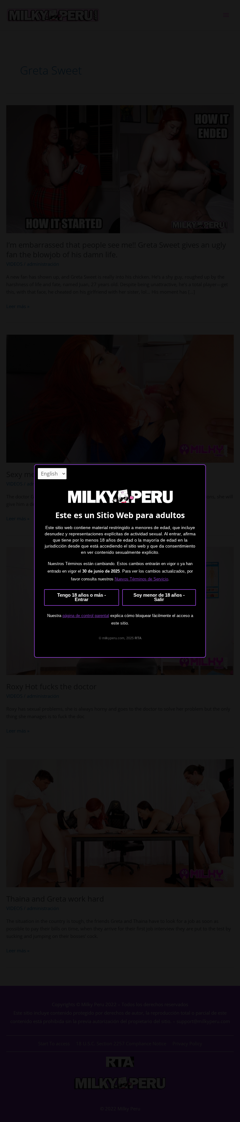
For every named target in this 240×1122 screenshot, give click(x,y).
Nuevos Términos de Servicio (141, 579)
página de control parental (85, 615)
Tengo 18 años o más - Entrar (81, 597)
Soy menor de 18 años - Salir (159, 597)
